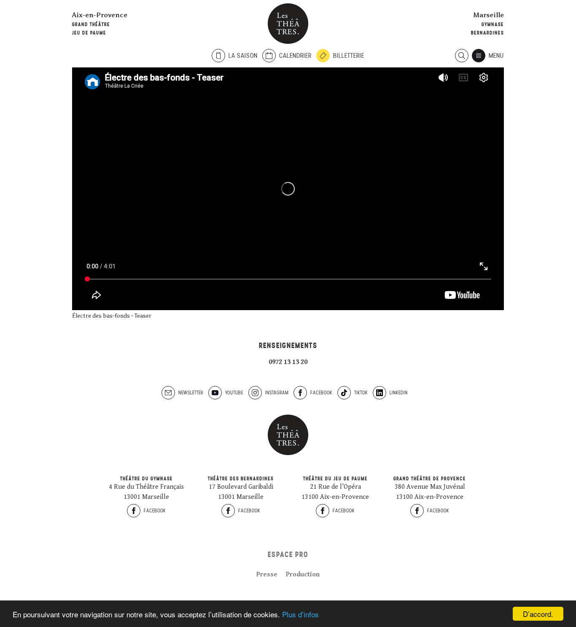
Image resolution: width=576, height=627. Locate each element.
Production (303, 575)
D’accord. (538, 613)
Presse (266, 575)
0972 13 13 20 (288, 362)
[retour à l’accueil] (288, 23)
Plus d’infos (300, 614)
